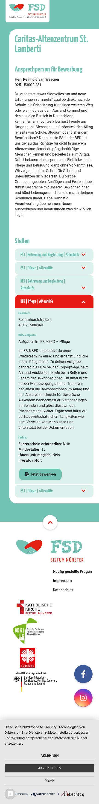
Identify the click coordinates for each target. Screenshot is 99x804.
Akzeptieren (49, 768)
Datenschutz (63, 590)
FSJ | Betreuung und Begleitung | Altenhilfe (49, 255)
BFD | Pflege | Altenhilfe (36, 301)
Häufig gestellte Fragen (72, 571)
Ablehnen (50, 755)
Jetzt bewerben (42, 474)
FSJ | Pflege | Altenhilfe (36, 268)
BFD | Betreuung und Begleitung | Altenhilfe (42, 284)
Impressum (62, 581)
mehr (50, 780)
